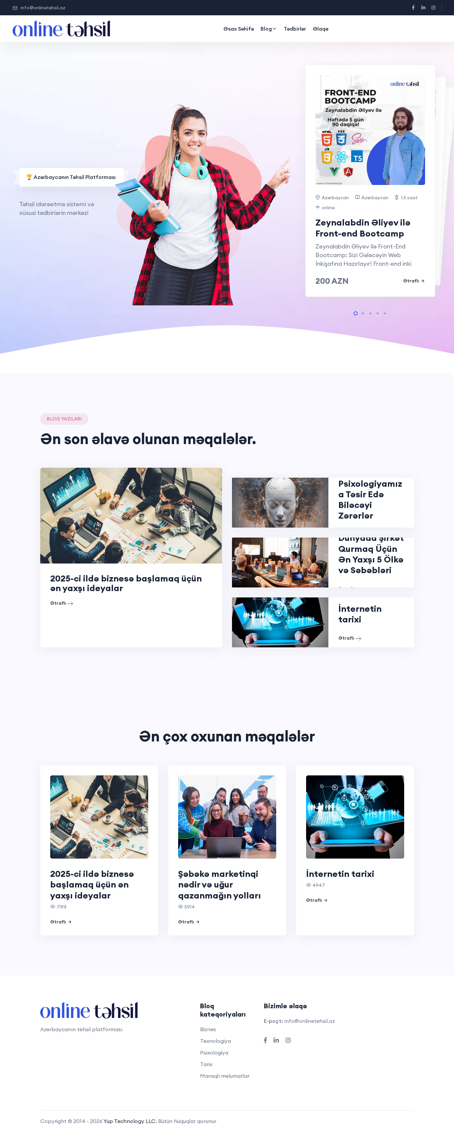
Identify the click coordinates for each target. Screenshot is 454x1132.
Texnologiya (215, 1041)
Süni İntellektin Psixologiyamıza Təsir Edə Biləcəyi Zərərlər (370, 494)
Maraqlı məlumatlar (225, 1075)
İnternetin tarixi (360, 614)
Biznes (208, 1029)
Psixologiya (214, 1052)
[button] (356, 313)
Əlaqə (320, 28)
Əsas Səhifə (238, 28)
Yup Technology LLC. (130, 1121)
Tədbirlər (295, 28)
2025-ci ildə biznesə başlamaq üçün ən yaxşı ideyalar (126, 583)
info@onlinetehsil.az (43, 8)
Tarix (206, 1064)
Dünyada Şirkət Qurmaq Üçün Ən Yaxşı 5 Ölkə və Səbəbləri (371, 553)
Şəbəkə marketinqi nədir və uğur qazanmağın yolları (219, 884)
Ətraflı (411, 281)
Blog (266, 28)
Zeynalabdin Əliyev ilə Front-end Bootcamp (362, 228)
